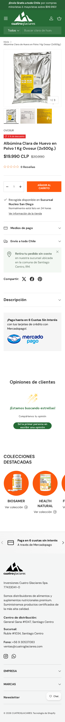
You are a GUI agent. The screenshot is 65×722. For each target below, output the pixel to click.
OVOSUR (9, 130)
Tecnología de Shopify (44, 713)
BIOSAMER (16, 501)
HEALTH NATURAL (45, 503)
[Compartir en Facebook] (32, 279)
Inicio (6, 42)
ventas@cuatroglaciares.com (23, 646)
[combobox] (32, 30)
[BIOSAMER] (16, 483)
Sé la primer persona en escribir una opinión (32, 425)
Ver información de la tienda (25, 213)
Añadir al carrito (44, 186)
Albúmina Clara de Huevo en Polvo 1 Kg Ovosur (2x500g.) (32, 44)
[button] (59, 18)
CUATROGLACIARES (22, 713)
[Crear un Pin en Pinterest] (40, 279)
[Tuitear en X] (24, 279)
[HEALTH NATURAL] (45, 483)
